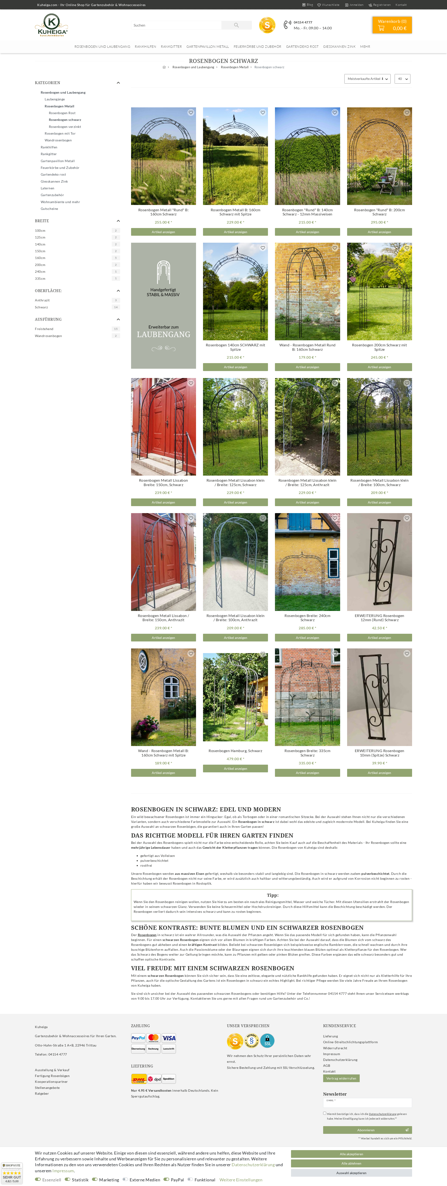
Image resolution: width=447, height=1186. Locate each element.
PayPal (177, 1179)
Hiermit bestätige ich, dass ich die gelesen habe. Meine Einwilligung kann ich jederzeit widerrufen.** (367, 1116)
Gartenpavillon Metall (207, 46)
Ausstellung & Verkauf (52, 1070)
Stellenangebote (47, 1088)
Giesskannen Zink (339, 46)
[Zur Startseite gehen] (164, 67)
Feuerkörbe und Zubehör (257, 46)
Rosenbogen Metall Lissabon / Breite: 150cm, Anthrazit (163, 617)
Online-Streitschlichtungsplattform (350, 1042)
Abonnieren (366, 1130)
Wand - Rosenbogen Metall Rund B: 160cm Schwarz (307, 347)
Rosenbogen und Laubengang (102, 46)
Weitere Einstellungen (241, 1179)
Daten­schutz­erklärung (340, 1060)
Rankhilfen (145, 46)
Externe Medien (145, 1179)
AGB (326, 1065)
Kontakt (401, 5)
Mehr (365, 46)
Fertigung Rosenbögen (52, 1076)
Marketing (109, 1179)
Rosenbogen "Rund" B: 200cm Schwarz (379, 212)
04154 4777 (303, 22)
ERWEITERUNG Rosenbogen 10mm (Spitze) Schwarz (379, 753)
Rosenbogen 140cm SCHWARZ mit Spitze (235, 347)
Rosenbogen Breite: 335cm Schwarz (307, 753)
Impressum (331, 1054)
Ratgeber (42, 1093)
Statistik (80, 1179)
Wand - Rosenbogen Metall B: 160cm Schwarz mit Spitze (163, 753)
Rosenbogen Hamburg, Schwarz (235, 751)
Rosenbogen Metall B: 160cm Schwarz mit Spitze (236, 212)
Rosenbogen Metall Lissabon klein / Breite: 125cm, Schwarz (236, 482)
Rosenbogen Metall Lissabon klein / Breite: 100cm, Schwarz (379, 482)
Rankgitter (171, 46)
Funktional (205, 1179)
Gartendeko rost (302, 46)
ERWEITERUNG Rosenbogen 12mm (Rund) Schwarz (379, 617)
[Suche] (236, 25)
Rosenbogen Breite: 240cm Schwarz (307, 617)
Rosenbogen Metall (234, 67)
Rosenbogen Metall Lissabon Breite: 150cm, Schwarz (163, 482)
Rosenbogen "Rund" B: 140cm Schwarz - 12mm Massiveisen (307, 212)
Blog (310, 4)
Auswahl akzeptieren (351, 1173)
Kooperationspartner (51, 1082)
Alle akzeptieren (351, 1154)
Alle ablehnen (351, 1163)
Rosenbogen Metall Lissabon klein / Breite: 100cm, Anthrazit (236, 617)
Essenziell (51, 1179)
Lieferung (330, 1036)
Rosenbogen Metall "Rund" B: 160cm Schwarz (163, 212)
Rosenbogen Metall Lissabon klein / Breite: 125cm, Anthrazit (307, 482)
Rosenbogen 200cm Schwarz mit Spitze (379, 347)
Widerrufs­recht (335, 1048)
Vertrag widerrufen (341, 1078)
